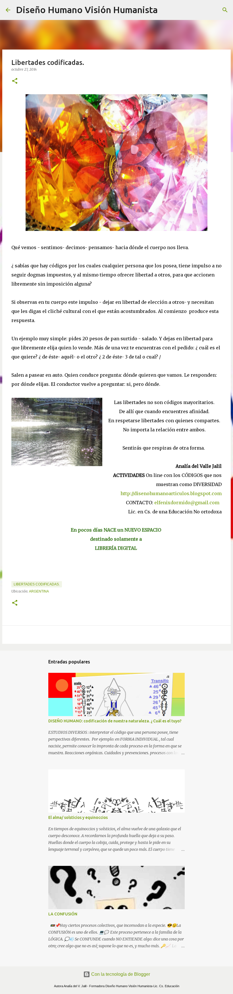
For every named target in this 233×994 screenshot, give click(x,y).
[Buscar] (165, 10)
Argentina (39, 591)
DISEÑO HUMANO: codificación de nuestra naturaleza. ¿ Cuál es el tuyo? (115, 721)
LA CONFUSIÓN (62, 914)
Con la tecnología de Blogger (120, 974)
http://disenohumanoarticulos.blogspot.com (171, 493)
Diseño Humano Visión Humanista (87, 10)
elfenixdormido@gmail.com (187, 502)
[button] (14, 81)
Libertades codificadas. (37, 584)
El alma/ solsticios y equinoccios (78, 817)
